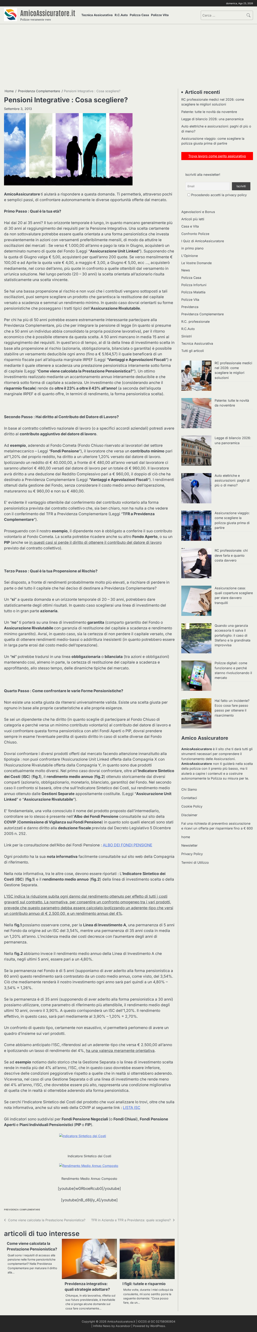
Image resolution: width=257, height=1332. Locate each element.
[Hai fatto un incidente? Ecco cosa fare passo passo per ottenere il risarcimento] (196, 714)
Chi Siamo (189, 789)
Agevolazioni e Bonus (198, 212)
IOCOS (142, 1321)
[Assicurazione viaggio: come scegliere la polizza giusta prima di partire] (196, 526)
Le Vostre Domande (196, 263)
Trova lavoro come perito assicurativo (217, 156)
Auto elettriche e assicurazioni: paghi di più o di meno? (232, 480)
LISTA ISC (131, 1107)
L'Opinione (189, 256)
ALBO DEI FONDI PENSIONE (127, 845)
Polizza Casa (139, 15)
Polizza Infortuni (193, 285)
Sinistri (186, 336)
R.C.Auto (121, 15)
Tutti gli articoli (192, 351)
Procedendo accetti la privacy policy (218, 195)
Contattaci (189, 798)
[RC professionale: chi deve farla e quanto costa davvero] (196, 563)
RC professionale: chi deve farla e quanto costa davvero (231, 555)
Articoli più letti (192, 219)
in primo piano (192, 248)
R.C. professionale (195, 322)
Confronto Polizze (195, 234)
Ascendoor (123, 1326)
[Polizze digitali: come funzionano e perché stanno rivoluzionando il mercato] (196, 676)
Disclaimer (189, 815)
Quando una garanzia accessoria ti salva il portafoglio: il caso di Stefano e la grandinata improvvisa (232, 635)
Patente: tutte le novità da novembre (209, 112)
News (185, 270)
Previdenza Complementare (22, 1210)
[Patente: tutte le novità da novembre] (196, 413)
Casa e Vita (190, 226)
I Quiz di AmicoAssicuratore (202, 241)
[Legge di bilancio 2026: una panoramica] (196, 451)
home (185, 837)
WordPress (157, 1326)
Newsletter (189, 845)
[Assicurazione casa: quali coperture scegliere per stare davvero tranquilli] (196, 601)
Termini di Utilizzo (195, 862)
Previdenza (189, 307)
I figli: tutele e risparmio (144, 1283)
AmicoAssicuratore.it (47, 12)
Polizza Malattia (193, 292)
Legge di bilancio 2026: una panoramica (212, 119)
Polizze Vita (160, 15)
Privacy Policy (192, 854)
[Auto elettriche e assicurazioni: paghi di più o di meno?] (196, 489)
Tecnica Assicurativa (97, 15)
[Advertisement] (128, 56)
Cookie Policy (191, 806)
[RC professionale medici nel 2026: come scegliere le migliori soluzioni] (196, 376)
